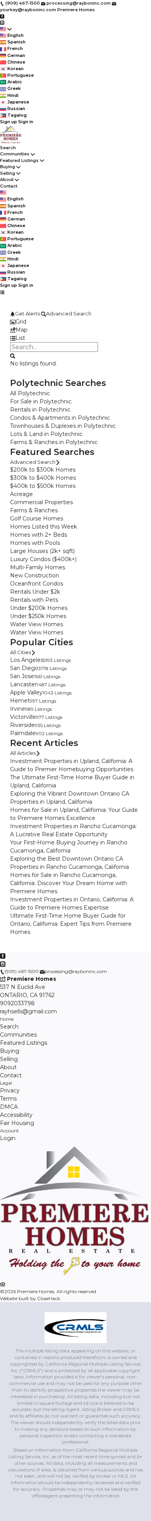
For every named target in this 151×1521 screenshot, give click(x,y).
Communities (14, 154)
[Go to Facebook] (2, 16)
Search (8, 147)
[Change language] (6, 29)
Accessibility (16, 1114)
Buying (7, 166)
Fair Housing (17, 1123)
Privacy (10, 1090)
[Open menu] (2, 292)
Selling (7, 173)
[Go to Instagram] (2, 22)
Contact (8, 186)
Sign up (8, 121)
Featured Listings (19, 160)
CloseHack (48, 1298)
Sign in (25, 121)
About (7, 179)
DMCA (9, 1106)
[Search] (12, 355)
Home (7, 1019)
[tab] (75, 322)
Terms (8, 1098)
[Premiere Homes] (75, 1276)
